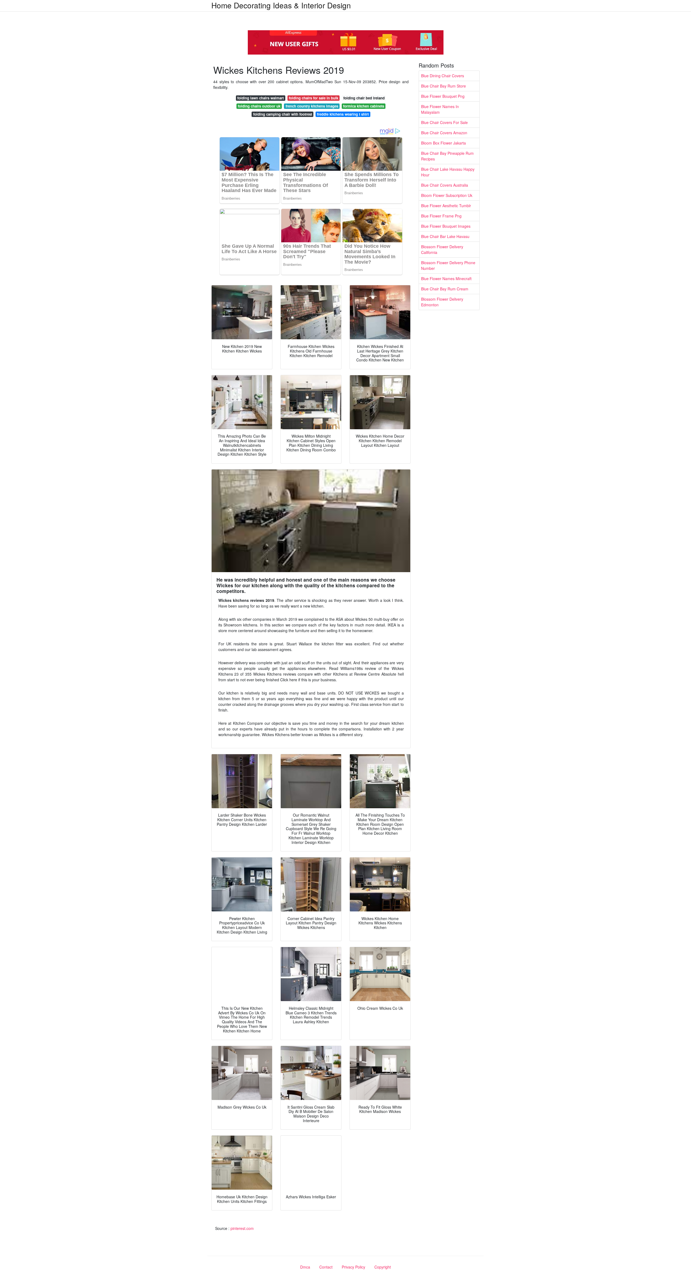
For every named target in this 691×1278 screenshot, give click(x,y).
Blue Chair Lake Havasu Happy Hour (448, 171)
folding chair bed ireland (364, 97)
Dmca (305, 1267)
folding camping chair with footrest (282, 114)
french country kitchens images (312, 106)
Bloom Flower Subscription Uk (446, 195)
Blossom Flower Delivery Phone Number (448, 265)
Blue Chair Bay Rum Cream (444, 288)
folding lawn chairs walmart (260, 97)
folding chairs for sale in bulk (313, 97)
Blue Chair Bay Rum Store (443, 86)
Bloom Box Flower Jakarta (443, 143)
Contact (326, 1267)
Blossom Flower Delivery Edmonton (442, 301)
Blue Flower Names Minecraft (446, 278)
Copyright (382, 1267)
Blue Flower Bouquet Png (443, 96)
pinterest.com (242, 1228)
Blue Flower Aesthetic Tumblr (446, 205)
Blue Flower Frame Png (441, 216)
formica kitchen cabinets (363, 106)
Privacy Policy (353, 1267)
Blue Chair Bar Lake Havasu (445, 236)
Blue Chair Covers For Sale (444, 122)
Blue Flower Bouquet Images (445, 226)
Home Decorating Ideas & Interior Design (281, 5)
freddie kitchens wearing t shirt (343, 114)
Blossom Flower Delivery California (442, 249)
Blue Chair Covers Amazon (444, 132)
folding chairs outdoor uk (259, 106)
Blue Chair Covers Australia (444, 185)
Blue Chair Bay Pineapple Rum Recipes (447, 156)
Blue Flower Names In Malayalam (440, 109)
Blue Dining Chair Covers (442, 75)
